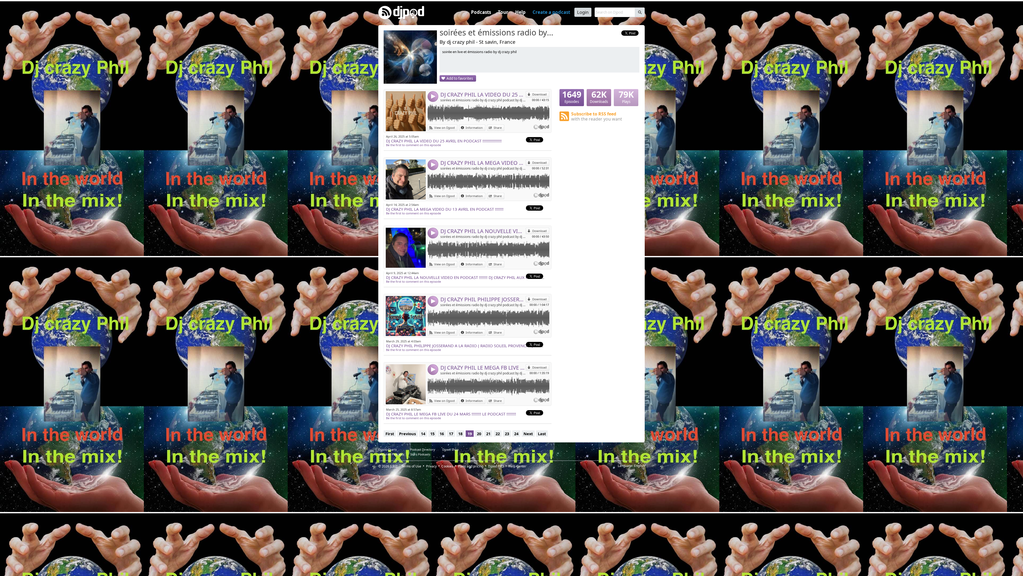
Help (520, 12)
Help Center (517, 466)
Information (474, 128)
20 (479, 433)
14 (423, 433)
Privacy (431, 466)
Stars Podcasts (420, 454)
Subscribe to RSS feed (596, 116)
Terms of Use (411, 466)
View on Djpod (444, 128)
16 (442, 433)
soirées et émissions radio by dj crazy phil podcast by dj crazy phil (483, 100)
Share (498, 128)
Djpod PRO (496, 466)
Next (528, 433)
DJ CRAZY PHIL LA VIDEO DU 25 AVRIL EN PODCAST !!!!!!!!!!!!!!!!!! (483, 94)
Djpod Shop (450, 449)
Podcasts (481, 12)
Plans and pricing (470, 466)
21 (488, 433)
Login (583, 12)
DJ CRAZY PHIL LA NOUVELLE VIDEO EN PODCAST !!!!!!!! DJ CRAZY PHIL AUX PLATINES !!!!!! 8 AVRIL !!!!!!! (483, 231)
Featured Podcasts (391, 454)
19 (470, 433)
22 (498, 433)
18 (460, 433)
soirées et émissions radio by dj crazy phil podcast (497, 33)
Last (542, 433)
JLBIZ (393, 466)
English (639, 465)
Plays (626, 96)
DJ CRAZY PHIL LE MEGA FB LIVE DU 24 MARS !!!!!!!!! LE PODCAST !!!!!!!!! (483, 367)
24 (516, 433)
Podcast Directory (422, 449)
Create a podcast (551, 12)
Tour (503, 12)
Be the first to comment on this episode (413, 145)
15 (432, 433)
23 (507, 433)
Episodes (571, 96)
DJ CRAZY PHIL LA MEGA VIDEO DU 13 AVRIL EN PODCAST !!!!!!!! (483, 162)
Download (539, 94)
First (389, 433)
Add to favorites (459, 78)
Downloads (599, 96)
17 (451, 433)
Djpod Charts (387, 449)
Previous (407, 433)
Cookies (447, 466)
